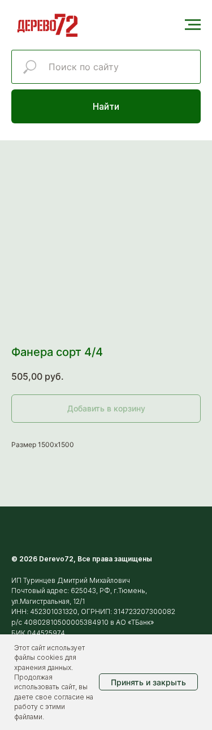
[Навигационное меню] (193, 25)
